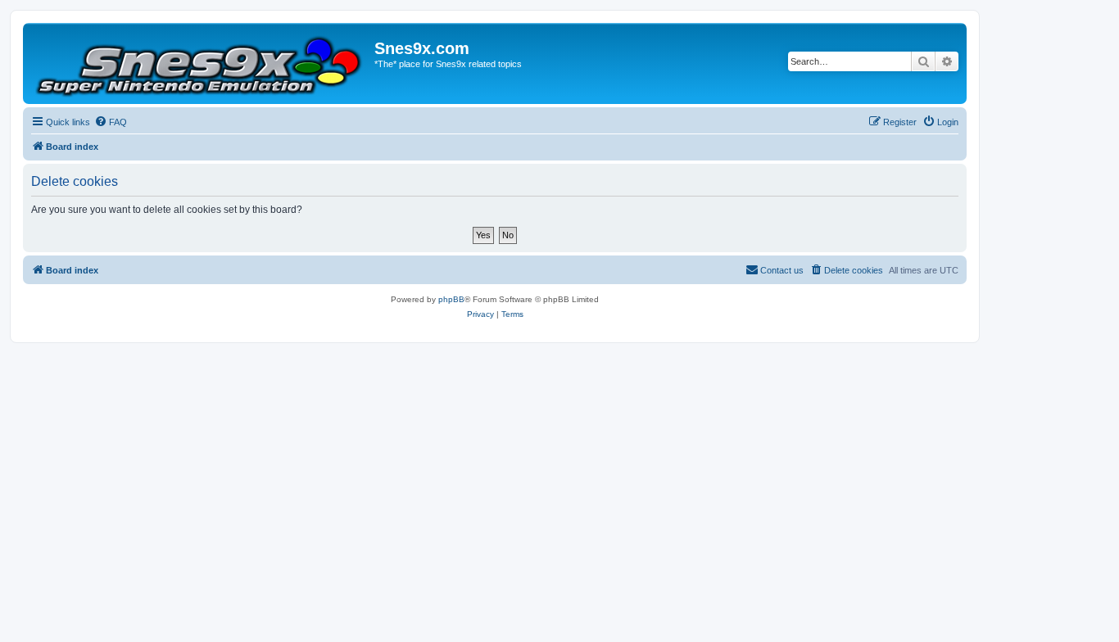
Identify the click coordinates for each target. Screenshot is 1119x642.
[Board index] (200, 63)
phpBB (451, 299)
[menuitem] (110, 122)
